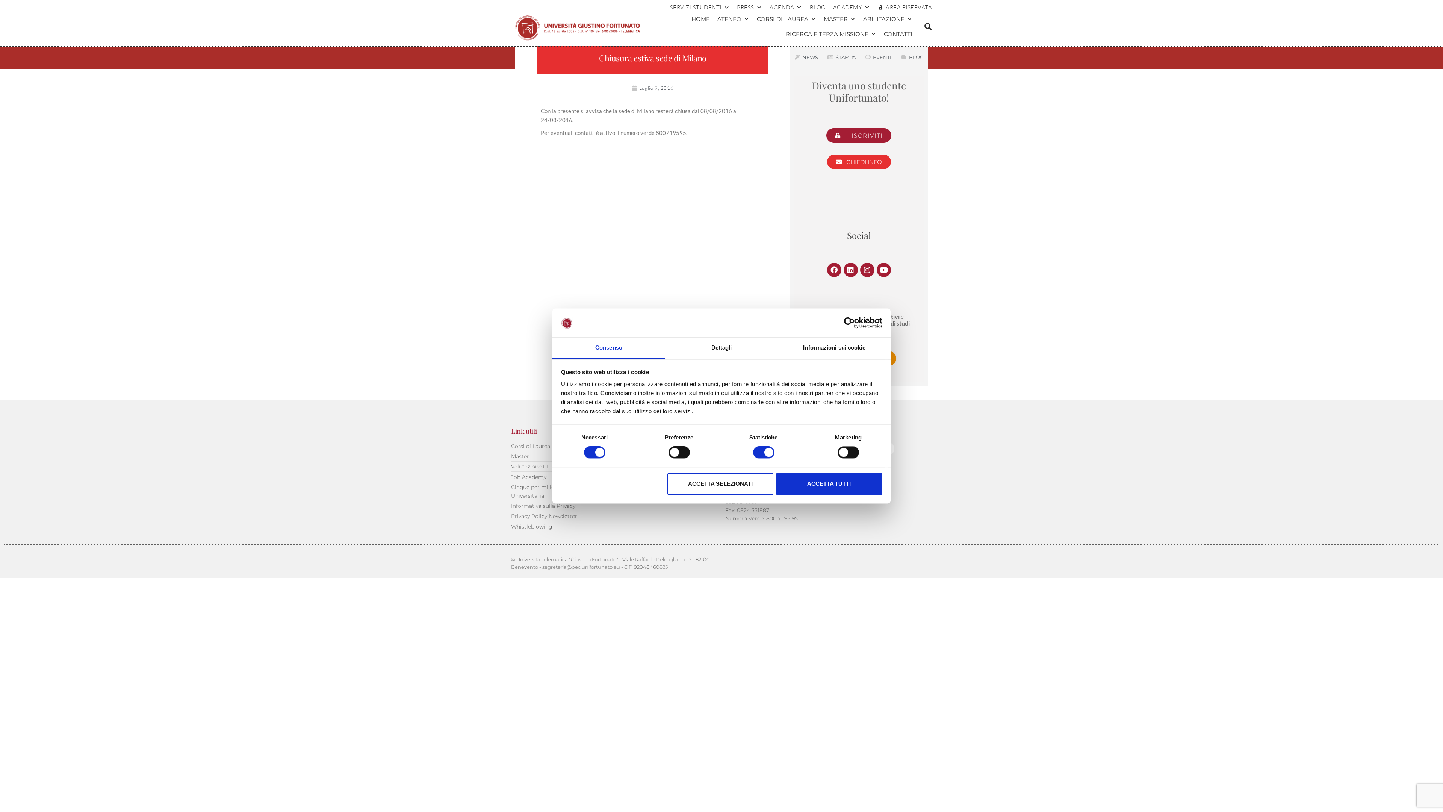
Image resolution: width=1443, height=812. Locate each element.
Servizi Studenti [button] (696, 7)
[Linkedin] (851, 270)
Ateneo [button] (729, 19)
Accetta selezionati (720, 483)
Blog (818, 7)
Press (745, 7)
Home (700, 19)
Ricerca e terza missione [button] (827, 34)
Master (836, 19)
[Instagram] (867, 270)
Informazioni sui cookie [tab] (834, 347)
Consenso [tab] (608, 347)
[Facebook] (834, 270)
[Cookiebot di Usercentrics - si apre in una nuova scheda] (849, 323)
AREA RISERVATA (909, 7)
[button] (928, 26)
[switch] (679, 453)
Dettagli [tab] (721, 347)
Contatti (898, 34)
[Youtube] (884, 270)
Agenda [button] (782, 7)
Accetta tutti (829, 483)
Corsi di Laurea (782, 19)
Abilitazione (884, 19)
